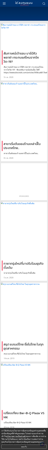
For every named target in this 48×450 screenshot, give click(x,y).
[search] (43, 3)
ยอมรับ (24, 446)
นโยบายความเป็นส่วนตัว (16, 436)
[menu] (4, 3)
